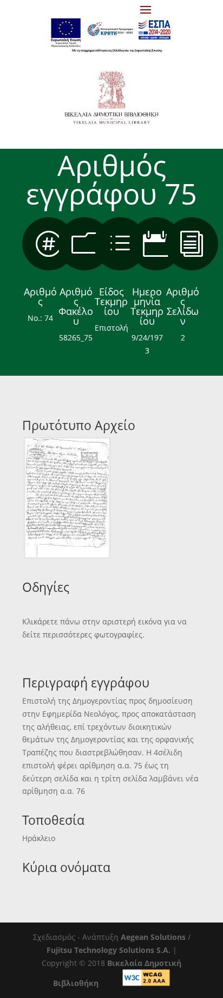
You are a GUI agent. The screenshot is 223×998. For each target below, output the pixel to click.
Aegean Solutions (153, 937)
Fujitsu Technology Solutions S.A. (108, 950)
